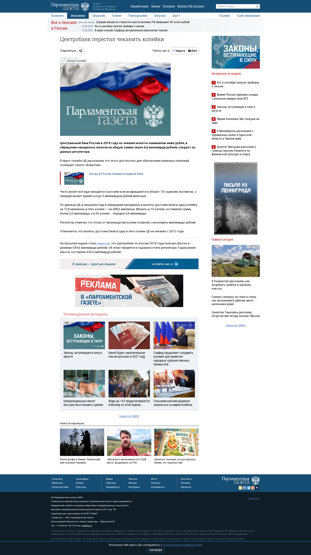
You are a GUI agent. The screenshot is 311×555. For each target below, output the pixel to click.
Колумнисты (158, 487)
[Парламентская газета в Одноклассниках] (253, 488)
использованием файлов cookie (182, 544)
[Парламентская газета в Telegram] (249, 488)
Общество (98, 15)
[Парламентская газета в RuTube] (257, 488)
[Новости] (179, 51)
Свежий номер (139, 6)
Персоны (111, 483)
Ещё (175, 15)
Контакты (186, 479)
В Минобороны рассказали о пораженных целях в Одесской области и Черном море (232, 134)
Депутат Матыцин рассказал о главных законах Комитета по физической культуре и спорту (234, 150)
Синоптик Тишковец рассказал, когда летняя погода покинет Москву (236, 314)
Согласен (155, 550)
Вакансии (186, 487)
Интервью (134, 487)
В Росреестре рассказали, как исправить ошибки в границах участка (231, 284)
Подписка (169, 6)
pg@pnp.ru (87, 526)
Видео (109, 479)
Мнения (133, 483)
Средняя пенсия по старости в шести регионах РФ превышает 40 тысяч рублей (134, 22)
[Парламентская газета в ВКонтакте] (244, 488)
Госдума (224, 15)
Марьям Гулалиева (76, 60)
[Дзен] (192, 51)
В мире (116, 15)
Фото (154, 479)
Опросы (133, 479)
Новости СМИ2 (129, 416)
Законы (155, 6)
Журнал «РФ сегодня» (190, 6)
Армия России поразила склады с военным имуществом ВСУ (235, 96)
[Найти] (257, 6)
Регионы (155, 483)
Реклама (185, 483)
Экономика (78, 15)
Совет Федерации (248, 15)
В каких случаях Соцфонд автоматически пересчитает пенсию (125, 30)
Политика (57, 15)
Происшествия (138, 15)
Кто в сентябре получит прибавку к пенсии (113, 26)
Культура (160, 15)
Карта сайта (254, 498)
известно (103, 243)
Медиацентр (113, 487)
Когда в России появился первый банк (116, 174)
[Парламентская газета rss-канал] (240, 488)
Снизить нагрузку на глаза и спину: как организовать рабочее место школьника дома (234, 300)
